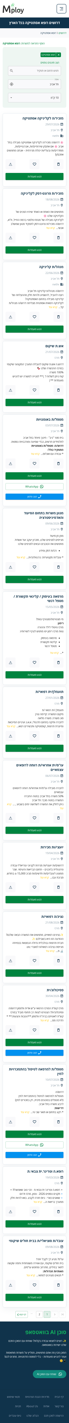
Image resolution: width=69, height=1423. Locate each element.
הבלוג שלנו (32, 1415)
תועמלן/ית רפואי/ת (49, 692)
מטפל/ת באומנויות (49, 419)
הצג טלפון (32, 496)
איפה (57, 79)
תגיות (18, 1406)
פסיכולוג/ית (55, 990)
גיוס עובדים (15, 1415)
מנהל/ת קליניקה (51, 267)
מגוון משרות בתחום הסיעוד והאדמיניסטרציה (43, 515)
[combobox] (36, 71)
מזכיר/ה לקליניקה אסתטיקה (42, 118)
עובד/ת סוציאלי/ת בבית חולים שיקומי (36, 1241)
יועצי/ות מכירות (52, 847)
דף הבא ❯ (21, 1314)
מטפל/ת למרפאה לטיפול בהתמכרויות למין (36, 1071)
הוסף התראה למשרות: (24, 43)
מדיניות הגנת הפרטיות (37, 1397)
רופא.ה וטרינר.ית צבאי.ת (45, 1171)
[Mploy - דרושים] (13, 13)
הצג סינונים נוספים (50, 62)
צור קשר (59, 1406)
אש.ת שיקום (54, 346)
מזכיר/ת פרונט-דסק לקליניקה (42, 193)
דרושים (62, 33)
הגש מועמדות (35, 176)
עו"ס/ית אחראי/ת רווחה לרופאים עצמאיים (39, 767)
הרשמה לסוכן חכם (54, 1415)
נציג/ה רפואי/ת (52, 916)
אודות (46, 1406)
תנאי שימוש (13, 1397)
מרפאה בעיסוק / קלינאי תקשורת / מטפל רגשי (38, 598)
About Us (32, 1406)
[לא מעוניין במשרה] (58, 164)
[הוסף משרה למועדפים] (34, 164)
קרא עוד (50, 228)
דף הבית (59, 1397)
